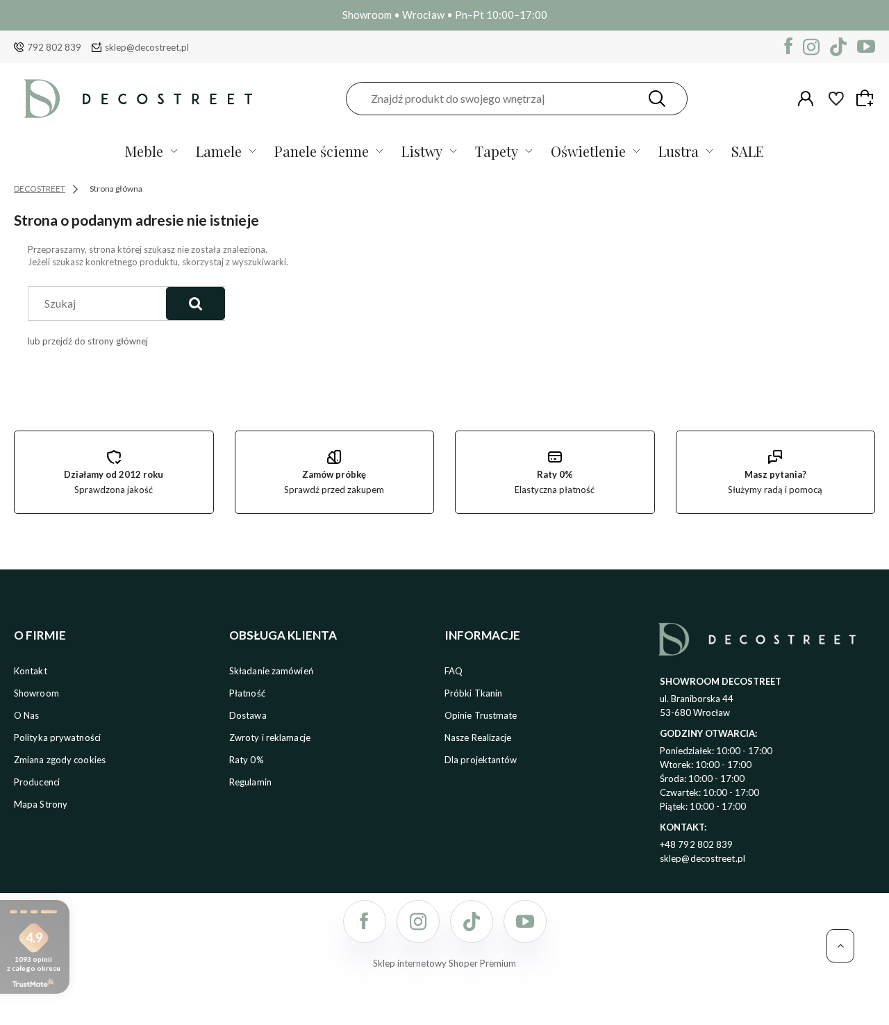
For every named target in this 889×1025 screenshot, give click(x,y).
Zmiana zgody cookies (60, 759)
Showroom (36, 693)
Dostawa (248, 715)
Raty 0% (246, 759)
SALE (747, 151)
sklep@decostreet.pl (147, 47)
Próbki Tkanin (473, 693)
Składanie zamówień (271, 670)
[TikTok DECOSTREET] (838, 47)
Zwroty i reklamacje (269, 737)
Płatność (247, 693)
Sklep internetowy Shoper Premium (444, 963)
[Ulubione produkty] (836, 98)
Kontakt (30, 670)
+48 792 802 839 (696, 844)
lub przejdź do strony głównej (88, 341)
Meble (144, 151)
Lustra (678, 151)
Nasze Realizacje (478, 737)
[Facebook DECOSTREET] (788, 47)
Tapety (496, 151)
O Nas (27, 715)
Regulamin (250, 782)
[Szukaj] (657, 98)
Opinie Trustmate (480, 715)
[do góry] (840, 945)
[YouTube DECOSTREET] (866, 47)
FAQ (453, 670)
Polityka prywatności (57, 737)
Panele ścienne (321, 151)
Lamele (219, 151)
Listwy (421, 151)
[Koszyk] (866, 97)
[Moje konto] (805, 98)
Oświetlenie (588, 151)
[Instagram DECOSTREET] (811, 47)
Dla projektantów (480, 759)
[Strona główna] (138, 98)
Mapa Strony (40, 804)
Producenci (37, 782)
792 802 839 (54, 47)
